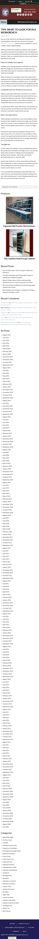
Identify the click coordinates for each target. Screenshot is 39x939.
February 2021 (7, 433)
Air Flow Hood (7, 840)
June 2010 (6, 780)
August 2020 (7, 450)
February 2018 (7, 531)
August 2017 (7, 548)
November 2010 (8, 767)
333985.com (5, 302)
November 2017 (8, 540)
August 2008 (7, 824)
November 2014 (8, 638)
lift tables (6, 892)
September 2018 (8, 512)
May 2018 (6, 523)
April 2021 (6, 428)
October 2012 (7, 704)
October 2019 (7, 477)
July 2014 (6, 649)
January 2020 (7, 469)
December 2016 (8, 570)
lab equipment (7, 875)
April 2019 (6, 493)
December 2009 (8, 791)
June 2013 (6, 685)
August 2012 (7, 709)
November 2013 (8, 671)
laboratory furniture (9, 884)
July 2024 (6, 403)
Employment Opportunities (14, 927)
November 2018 (8, 507)
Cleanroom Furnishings (10, 848)
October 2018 (7, 510)
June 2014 (6, 652)
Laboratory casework (9, 881)
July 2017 (6, 551)
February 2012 (7, 726)
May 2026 (6, 343)
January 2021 (7, 436)
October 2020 (7, 444)
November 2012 (8, 701)
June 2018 (6, 521)
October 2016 (7, 575)
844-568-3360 (30, 12)
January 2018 (7, 534)
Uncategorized (7, 905)
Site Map (31, 927)
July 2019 (6, 485)
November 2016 (8, 572)
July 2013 (6, 682)
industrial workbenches (10, 870)
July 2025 (6, 370)
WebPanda (4, 312)
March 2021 (6, 430)
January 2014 (7, 665)
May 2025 (6, 376)
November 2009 (8, 794)
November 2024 (8, 392)
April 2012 (6, 720)
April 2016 (6, 592)
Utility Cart (6, 908)
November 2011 (8, 734)
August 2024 (7, 400)
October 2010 (7, 769)
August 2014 (7, 646)
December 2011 (8, 731)
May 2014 (6, 654)
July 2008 (6, 827)
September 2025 (8, 365)
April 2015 (6, 624)
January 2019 (7, 501)
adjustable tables (8, 837)
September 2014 (8, 644)
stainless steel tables (9, 900)
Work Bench (13, 187)
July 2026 (6, 337)
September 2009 (8, 797)
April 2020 (6, 460)
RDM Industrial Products (5, 12)
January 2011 (7, 761)
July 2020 (6, 452)
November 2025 (8, 359)
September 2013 (8, 676)
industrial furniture (8, 864)
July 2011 (6, 745)
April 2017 (6, 559)
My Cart (27, 1)
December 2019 (8, 471)
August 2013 (7, 679)
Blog (24, 931)
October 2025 (7, 362)
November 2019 (8, 474)
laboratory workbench (8, 43)
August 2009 (7, 799)
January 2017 (7, 567)
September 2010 (8, 772)
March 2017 (6, 562)
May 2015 (6, 622)
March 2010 (6, 786)
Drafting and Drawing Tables (12, 851)
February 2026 (7, 351)
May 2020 (6, 458)
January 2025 (7, 387)
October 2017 (7, 542)
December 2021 (8, 406)
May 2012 (6, 717)
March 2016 (6, 594)
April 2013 (6, 690)
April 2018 (6, 526)
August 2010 (7, 775)
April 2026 (6, 346)
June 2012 (6, 715)
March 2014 (6, 660)
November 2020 (8, 441)
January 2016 (7, 600)
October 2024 (7, 395)
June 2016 (6, 586)
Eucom (3, 317)
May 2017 (6, 556)
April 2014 (6, 657)
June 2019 (6, 488)
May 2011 (6, 750)
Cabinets (5, 843)
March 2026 (6, 348)
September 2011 (8, 739)
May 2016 (6, 589)
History (12, 923)
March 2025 (6, 381)
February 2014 (7, 663)
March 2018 (6, 529)
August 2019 (7, 482)
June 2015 (6, 619)
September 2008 (8, 821)
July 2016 (6, 583)
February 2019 (7, 499)
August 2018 (7, 515)
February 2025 (7, 384)
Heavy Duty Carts (8, 859)
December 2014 (8, 635)
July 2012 (6, 712)
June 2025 (6, 373)
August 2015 (7, 613)
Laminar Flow (7, 886)
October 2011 (7, 736)
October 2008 (7, 818)
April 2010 (6, 783)
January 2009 (7, 810)
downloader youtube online (9, 322)
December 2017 (8, 537)
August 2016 (7, 581)
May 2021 (6, 425)
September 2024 (8, 398)
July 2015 (6, 616)
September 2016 (8, 578)
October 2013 (7, 674)
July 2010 (6, 777)
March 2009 (6, 808)
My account (12, 1)
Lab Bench (6, 873)
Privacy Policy (24, 923)
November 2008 (8, 816)
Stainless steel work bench (11, 903)
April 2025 (6, 378)
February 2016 (7, 597)
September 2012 (8, 706)
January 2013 (7, 698)
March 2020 (6, 463)
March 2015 (6, 627)
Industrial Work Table (9, 867)
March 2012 (6, 723)
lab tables (6, 878)
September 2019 (8, 480)
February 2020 (7, 466)
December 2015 (8, 603)
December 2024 (8, 389)
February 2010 (7, 788)
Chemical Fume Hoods (10, 845)
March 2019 (6, 496)
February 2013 (7, 695)
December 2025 (8, 357)
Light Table (6, 894)
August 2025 (7, 368)
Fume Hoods (7, 856)
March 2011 (6, 756)
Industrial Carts (7, 862)
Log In (20, 1)
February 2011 (7, 758)
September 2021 (8, 414)
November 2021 (8, 409)
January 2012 (7, 728)
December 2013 (8, 668)
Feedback (16, 931)
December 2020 (8, 439)
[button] (3, 22)
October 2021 (7, 411)
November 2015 (8, 605)
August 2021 (7, 417)
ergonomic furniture (9, 853)
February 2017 (7, 564)
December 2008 (8, 813)
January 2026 (7, 354)
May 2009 (6, 805)
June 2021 (6, 422)
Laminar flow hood (8, 889)
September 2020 (8, 447)
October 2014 (7, 641)
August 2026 (7, 335)
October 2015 (7, 608)
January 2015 (7, 633)
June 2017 (6, 553)
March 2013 (6, 693)
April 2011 (6, 753)
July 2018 (6, 518)
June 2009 (6, 802)
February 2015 (7, 630)
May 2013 (6, 687)
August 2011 (7, 742)
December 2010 (8, 764)
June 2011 (6, 747)
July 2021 (6, 419)
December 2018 (8, 504)
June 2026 (6, 340)
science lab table (8, 897)
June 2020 (6, 455)
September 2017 (8, 545)
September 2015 (8, 611)
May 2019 (6, 491)
